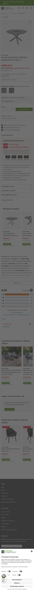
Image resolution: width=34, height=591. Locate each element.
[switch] (3, 581)
